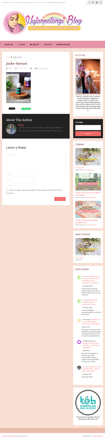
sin (88, 110)
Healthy (35, 44)
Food (22, 44)
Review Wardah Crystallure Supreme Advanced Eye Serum (89, 302)
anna (83, 276)
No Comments (43, 69)
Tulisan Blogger (97, 436)
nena (84, 300)
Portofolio (41, 2)
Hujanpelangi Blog (8, 436)
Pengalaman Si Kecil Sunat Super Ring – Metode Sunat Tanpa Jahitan (91, 322)
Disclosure (14, 2)
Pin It (18, 109)
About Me (5, 2)
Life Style (47, 44)
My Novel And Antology (27, 2)
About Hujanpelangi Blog (56, 2)
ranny (10, 69)
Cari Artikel (79, 122)
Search (88, 133)
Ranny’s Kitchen (63, 44)
